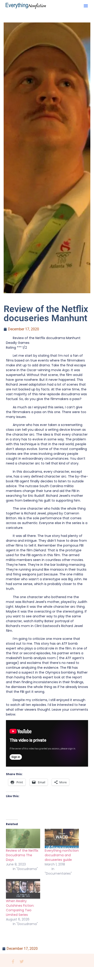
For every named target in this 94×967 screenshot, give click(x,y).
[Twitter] (22, 961)
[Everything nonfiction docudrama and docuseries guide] (62, 838)
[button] (85, 5)
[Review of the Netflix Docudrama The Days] (23, 838)
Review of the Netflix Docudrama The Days (22, 855)
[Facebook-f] (13, 961)
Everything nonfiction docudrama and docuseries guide (62, 855)
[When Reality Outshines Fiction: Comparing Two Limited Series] (23, 889)
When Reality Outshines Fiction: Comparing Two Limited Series (20, 908)
